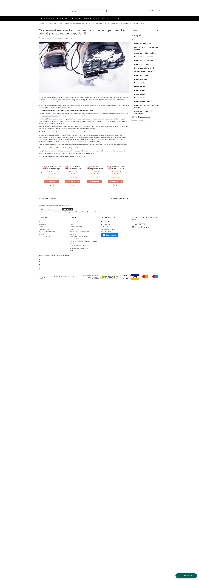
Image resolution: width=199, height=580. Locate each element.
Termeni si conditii (44, 229)
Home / (41, 23)
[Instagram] (39, 269)
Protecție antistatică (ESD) (143, 60)
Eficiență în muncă (138, 121)
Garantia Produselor (76, 227)
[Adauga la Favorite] (51, 185)
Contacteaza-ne (111, 235)
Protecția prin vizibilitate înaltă (145, 53)
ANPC (71, 250)
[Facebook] (39, 259)
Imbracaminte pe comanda (78, 239)
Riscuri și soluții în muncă (141, 40)
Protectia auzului (140, 98)
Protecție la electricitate (142, 64)
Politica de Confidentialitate (94, 212)
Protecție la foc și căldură (143, 44)
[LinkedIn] (39, 264)
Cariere (41, 227)
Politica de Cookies (44, 236)
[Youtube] (39, 262)
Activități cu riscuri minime (143, 72)
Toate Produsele (45, 18)
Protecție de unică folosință (144, 68)
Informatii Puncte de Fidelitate (79, 231)
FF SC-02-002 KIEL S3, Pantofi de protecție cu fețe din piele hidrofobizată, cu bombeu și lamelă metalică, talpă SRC (94, 168)
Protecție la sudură (141, 75)
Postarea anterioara (49, 198)
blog (119, 105)
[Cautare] (106, 11)
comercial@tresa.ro (141, 227)
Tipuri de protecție (89, 18)
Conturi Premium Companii (78, 246)
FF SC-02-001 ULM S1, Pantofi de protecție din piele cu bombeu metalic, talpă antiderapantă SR (73, 168)
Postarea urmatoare (118, 198)
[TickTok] (39, 267)
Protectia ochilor (140, 94)
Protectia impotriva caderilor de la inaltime (146, 106)
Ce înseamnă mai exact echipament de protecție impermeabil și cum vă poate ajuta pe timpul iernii (109, 23)
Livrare (72, 224)
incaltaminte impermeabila (50, 116)
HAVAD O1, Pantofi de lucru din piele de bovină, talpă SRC (51, 168)
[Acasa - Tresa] (49, 11)
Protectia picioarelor (141, 83)
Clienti (73, 218)
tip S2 (114, 137)
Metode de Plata (75, 222)
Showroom (42, 224)
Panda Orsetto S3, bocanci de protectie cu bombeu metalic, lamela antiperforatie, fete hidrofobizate (116, 168)
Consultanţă (115, 18)
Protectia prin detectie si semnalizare (143, 112)
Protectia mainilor (140, 87)
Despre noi (42, 222)
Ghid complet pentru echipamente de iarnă (146, 48)
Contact (41, 234)
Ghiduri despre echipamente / (64, 23)
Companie (43, 218)
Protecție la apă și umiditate (144, 57)
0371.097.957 (139, 224)
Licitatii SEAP (74, 234)
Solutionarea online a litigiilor (79, 248)
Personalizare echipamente (78, 236)
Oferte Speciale (62, 18)
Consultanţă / (48, 23)
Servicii (104, 18)
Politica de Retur (75, 229)
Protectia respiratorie (142, 101)
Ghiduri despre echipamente (64, 38)
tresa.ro (51, 156)
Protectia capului (140, 90)
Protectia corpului (140, 79)
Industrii (75, 18)
